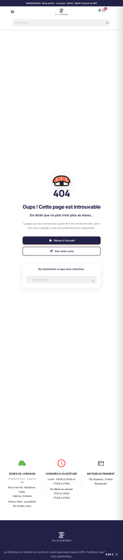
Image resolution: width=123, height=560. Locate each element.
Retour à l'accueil (61, 240)
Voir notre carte (61, 251)
